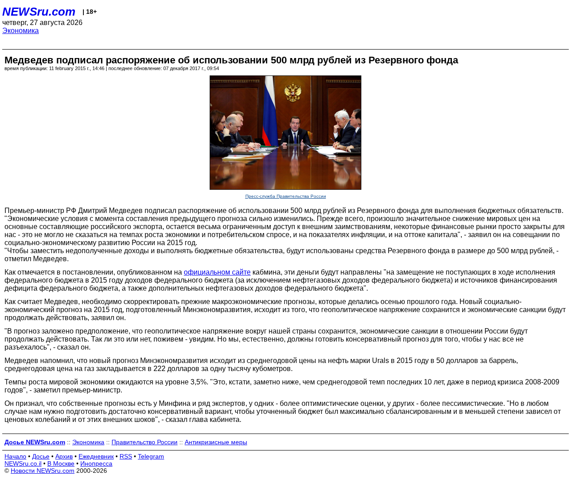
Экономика (20, 30)
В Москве (60, 463)
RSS (126, 456)
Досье (41, 456)
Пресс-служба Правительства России (285, 196)
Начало (15, 456)
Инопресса (96, 463)
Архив (64, 456)
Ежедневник (96, 456)
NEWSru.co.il (22, 463)
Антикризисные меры (216, 442)
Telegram (151, 456)
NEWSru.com (38, 11)
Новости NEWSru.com (42, 470)
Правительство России (145, 442)
